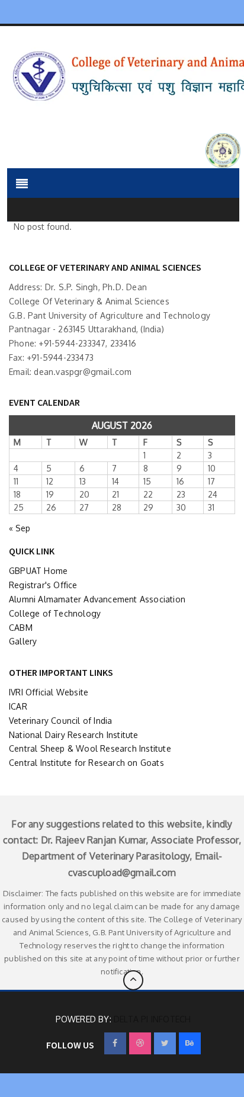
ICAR (18, 706)
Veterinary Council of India (60, 721)
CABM (21, 628)
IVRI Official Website (48, 692)
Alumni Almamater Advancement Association (97, 599)
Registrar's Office (43, 585)
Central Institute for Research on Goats (86, 763)
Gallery (23, 641)
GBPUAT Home (38, 571)
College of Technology (55, 613)
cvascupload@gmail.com (122, 872)
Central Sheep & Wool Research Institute (90, 748)
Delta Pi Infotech (152, 1019)
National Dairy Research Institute (74, 735)
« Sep (19, 528)
